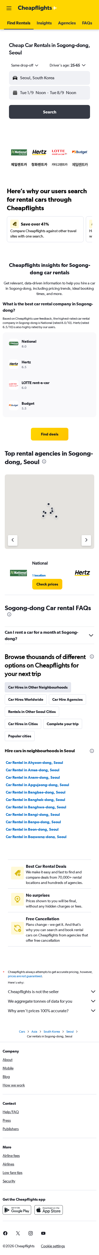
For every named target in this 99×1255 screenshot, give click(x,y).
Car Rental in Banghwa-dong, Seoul (36, 807)
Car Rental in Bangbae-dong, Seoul (35, 792)
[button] (9, 8)
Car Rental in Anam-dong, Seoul (33, 777)
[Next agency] (86, 540)
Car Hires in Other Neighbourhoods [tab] (38, 687)
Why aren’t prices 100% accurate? (38, 1010)
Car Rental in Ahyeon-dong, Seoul (34, 762)
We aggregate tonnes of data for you (40, 1001)
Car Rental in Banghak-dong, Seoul (35, 800)
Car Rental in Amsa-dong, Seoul (32, 770)
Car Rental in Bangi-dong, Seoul (33, 814)
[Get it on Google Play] (17, 1210)
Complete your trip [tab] (63, 724)
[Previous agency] (12, 540)
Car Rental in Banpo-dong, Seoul (33, 822)
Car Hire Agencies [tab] (67, 699)
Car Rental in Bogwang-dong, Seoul (36, 837)
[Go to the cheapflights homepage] (37, 8)
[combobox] (25, 65)
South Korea (52, 1031)
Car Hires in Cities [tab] (23, 724)
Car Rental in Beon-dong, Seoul (32, 829)
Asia (34, 1031)
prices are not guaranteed (25, 976)
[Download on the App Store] (48, 1210)
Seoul (70, 1031)
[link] (49, 434)
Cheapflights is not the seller (33, 991)
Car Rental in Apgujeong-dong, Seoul (37, 785)
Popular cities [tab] (19, 736)
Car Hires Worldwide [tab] (25, 699)
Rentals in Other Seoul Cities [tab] (32, 712)
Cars (22, 1031)
